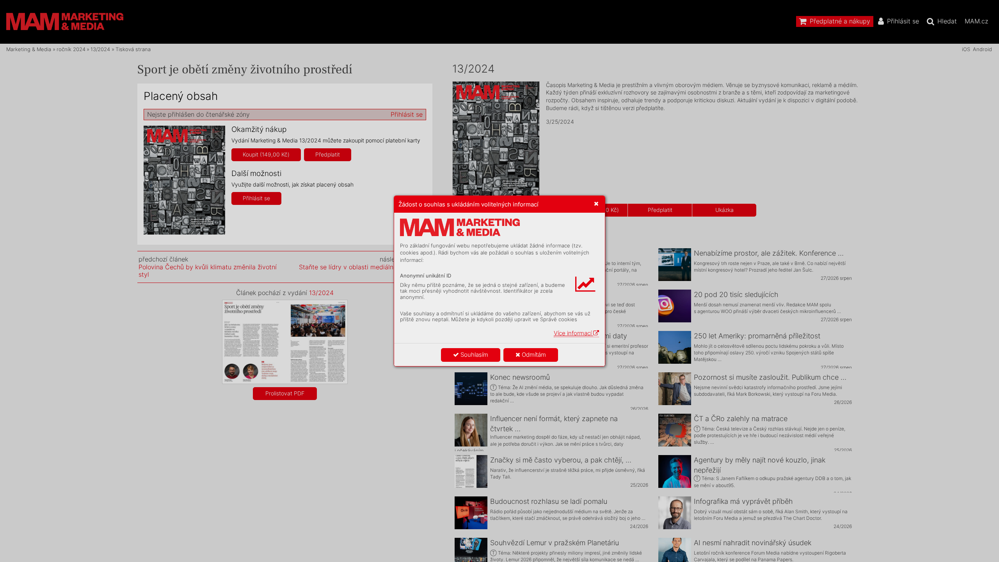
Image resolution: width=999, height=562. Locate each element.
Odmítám (533, 354)
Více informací (573, 333)
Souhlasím (473, 354)
